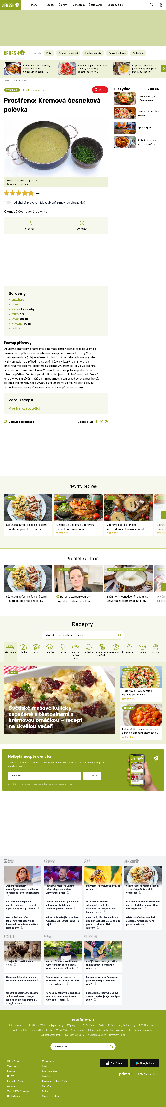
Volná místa (12, 1066)
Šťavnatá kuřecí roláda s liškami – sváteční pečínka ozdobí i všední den (26, 527)
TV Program (78, 4)
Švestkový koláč (117, 1035)
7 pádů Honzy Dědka (42, 1030)
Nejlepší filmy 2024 (35, 1025)
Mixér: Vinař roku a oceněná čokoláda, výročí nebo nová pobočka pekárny (140, 921)
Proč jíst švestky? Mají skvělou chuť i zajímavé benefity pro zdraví (101, 965)
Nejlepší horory (55, 1025)
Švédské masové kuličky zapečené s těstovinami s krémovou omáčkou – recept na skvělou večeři (46, 717)
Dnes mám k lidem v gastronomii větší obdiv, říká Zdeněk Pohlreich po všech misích (62, 905)
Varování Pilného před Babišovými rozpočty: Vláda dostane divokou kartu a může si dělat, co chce (22, 922)
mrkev (15, 313)
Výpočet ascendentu (51, 1035)
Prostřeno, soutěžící (33, 89)
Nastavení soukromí (51, 1096)
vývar (15, 318)
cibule (15, 304)
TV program (73, 1025)
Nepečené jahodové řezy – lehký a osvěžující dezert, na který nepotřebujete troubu (92, 70)
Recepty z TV (115, 4)
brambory (18, 299)
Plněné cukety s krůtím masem (146, 98)
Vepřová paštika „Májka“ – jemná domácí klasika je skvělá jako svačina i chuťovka (126, 527)
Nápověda (46, 1086)
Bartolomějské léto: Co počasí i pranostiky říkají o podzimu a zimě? (102, 980)
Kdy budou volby (127, 1025)
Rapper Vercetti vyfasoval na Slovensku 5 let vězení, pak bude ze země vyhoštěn (62, 980)
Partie (102, 1025)
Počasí (111, 1025)
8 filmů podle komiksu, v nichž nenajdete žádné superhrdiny (21, 979)
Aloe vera (120, 1030)
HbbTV (10, 1076)
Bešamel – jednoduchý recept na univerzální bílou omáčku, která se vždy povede (127, 599)
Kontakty (46, 1076)
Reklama (11, 1071)
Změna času (89, 1025)
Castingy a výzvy (49, 1071)
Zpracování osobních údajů (54, 1081)
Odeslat (92, 775)
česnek (16, 309)
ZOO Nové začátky (148, 1025)
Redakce (46, 1091)
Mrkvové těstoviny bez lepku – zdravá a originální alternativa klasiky (140, 733)
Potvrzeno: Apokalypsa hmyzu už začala (103, 887)
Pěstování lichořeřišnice (141, 1030)
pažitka (16, 328)
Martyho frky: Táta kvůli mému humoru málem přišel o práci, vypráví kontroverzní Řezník (61, 965)
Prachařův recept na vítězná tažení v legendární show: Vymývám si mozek (60, 889)
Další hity (154, 88)
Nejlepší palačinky (97, 1035)
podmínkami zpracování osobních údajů (55, 784)
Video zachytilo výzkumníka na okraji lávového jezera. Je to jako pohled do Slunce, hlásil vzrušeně (103, 922)
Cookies (11, 1086)
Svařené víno (77, 1030)
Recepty (50, 4)
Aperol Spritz (144, 127)
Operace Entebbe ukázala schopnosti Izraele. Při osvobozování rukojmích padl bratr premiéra (101, 906)
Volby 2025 (62, 1030)
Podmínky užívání (15, 1081)
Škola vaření (96, 4)
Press (44, 1066)
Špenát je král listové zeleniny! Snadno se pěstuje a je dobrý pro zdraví (103, 996)
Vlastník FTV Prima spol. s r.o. (20, 1091)
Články (63, 4)
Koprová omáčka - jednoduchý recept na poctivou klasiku (144, 68)
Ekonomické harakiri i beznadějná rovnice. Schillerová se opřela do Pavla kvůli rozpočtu (22, 889)
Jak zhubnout (15, 1025)
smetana (17, 323)
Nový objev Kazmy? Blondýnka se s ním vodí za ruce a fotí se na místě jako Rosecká (63, 996)
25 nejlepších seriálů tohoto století (20, 963)
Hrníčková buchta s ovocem (148, 113)
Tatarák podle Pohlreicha (100, 1030)
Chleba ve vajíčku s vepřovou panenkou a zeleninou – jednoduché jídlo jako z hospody (76, 527)
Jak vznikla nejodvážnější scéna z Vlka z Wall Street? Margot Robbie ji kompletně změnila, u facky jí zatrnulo (22, 998)
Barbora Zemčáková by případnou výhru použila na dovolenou (73, 599)
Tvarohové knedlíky (74, 1035)
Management (48, 1061)
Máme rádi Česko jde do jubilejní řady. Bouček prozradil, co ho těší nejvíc (62, 921)
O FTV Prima (13, 1061)
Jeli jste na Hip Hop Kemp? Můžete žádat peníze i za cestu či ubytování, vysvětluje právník (23, 905)
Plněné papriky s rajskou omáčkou (146, 142)
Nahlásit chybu (14, 1096)
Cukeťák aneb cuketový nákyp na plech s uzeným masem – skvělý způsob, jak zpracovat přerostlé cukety (36, 73)
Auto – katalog (20, 1030)
